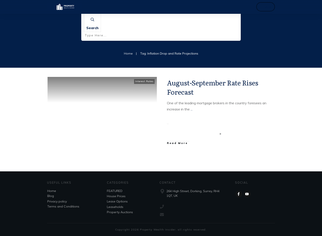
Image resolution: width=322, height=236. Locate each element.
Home (51, 191)
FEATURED (114, 191)
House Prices (116, 196)
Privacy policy (57, 201)
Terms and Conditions (63, 206)
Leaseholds (115, 207)
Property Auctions (120, 212)
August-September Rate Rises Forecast (212, 87)
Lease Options (117, 201)
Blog (50, 196)
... (192, 109)
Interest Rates (144, 81)
